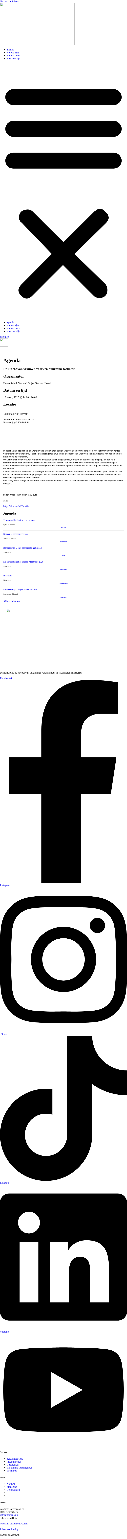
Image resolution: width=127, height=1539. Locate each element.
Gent (63, 555)
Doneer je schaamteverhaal (15, 534)
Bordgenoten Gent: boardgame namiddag (22, 548)
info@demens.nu (9, 1515)
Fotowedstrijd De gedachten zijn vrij (20, 589)
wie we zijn (13, 52)
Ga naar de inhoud (9, 1)
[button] (63, 190)
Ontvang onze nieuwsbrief (14, 1523)
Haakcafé (7, 575)
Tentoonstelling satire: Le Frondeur (19, 520)
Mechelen (63, 542)
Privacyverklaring (9, 1529)
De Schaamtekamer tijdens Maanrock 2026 (23, 562)
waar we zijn (13, 58)
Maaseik (63, 597)
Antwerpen (64, 583)
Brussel (63, 528)
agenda (10, 49)
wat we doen (13, 55)
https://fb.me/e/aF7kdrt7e (16, 506)
